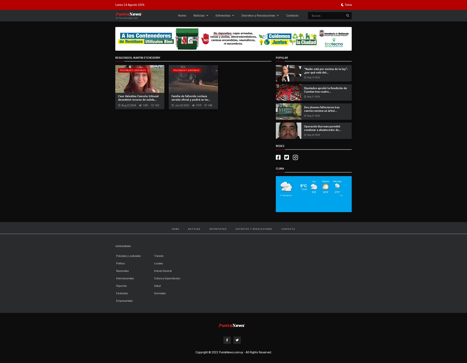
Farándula (122, 293)
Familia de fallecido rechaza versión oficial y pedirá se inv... (190, 98)
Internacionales (125, 278)
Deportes (121, 285)
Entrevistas (223, 15)
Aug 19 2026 (313, 77)
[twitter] (286, 157)
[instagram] (296, 157)
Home (182, 15)
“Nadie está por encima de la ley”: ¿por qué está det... (326, 70)
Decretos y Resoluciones (259, 15)
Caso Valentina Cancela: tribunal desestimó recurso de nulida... (138, 98)
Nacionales (122, 270)
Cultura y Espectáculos (167, 278)
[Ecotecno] (233, 39)
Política (120, 263)
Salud (157, 285)
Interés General (163, 270)
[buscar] (347, 15)
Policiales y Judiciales (133, 70)
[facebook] (278, 157)
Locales (158, 263)
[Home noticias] (232, 325)
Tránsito (159, 256)
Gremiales (160, 293)
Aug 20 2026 (313, 135)
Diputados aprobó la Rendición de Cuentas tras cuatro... (325, 90)
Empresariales (124, 300)
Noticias (199, 15)
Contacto (292, 15)
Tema (348, 5)
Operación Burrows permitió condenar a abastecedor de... (322, 128)
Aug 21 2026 (313, 96)
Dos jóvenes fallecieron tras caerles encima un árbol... (321, 109)
